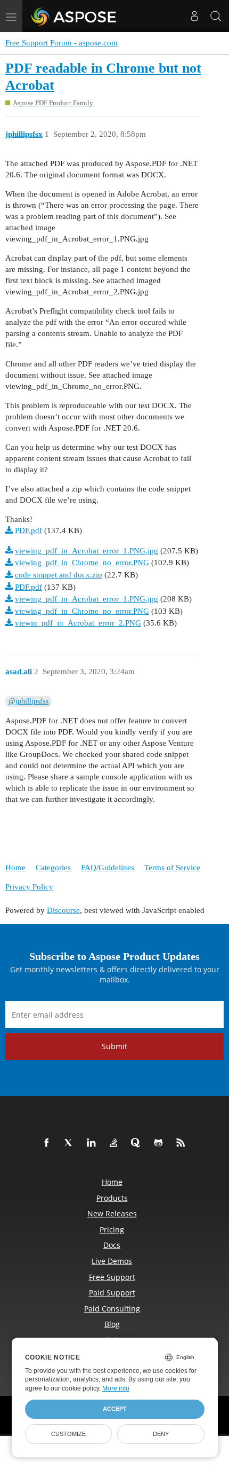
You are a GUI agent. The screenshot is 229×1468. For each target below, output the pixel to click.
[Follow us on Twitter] (71, 1143)
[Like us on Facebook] (48, 1143)
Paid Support (112, 1292)
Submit (114, 1046)
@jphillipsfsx (29, 701)
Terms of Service (172, 867)
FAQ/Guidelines (107, 867)
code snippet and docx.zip (58, 575)
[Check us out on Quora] (138, 1143)
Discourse (63, 910)
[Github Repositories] (160, 1143)
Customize (68, 1434)
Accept (115, 1408)
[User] (194, 16)
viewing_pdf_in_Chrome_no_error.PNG (82, 562)
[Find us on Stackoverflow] (115, 1143)
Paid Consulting (112, 1308)
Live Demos (112, 1261)
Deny (161, 1434)
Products (112, 1198)
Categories (53, 867)
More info (115, 1388)
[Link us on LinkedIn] (93, 1143)
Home (15, 867)
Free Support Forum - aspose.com (61, 42)
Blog (112, 1324)
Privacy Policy (29, 887)
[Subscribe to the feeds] (183, 1143)
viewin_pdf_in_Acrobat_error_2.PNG (78, 623)
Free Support (112, 1277)
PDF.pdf (28, 530)
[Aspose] (74, 16)
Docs (111, 1245)
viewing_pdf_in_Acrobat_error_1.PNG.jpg (86, 550)
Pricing (112, 1229)
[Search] (215, 16)
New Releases (112, 1213)
